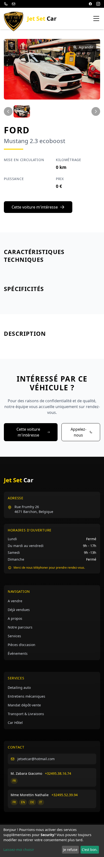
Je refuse (70, 849)
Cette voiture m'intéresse (35, 207)
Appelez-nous (78, 432)
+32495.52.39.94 (65, 795)
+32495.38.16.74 (58, 773)
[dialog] (52, 841)
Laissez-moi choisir (18, 849)
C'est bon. (89, 849)
